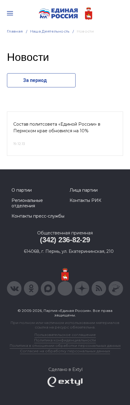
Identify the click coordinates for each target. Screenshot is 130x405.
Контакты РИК (85, 200)
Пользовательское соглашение (65, 334)
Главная (15, 31)
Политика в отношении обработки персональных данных (65, 345)
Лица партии (84, 190)
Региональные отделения (27, 203)
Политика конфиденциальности (65, 340)
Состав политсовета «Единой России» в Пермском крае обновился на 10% (56, 127)
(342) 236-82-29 (65, 240)
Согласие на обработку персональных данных (65, 351)
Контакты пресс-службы (37, 216)
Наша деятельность (50, 31)
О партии (21, 190)
